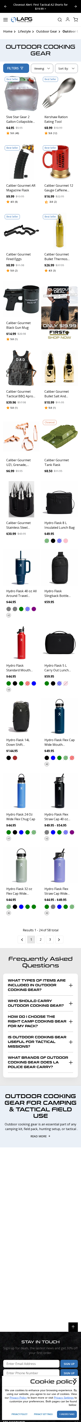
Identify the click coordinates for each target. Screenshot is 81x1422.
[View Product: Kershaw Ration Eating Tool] (59, 93)
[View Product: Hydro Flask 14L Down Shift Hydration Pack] (21, 716)
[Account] (67, 20)
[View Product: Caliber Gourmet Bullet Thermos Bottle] (59, 231)
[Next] (59, 939)
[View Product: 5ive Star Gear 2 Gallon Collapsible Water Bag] (21, 93)
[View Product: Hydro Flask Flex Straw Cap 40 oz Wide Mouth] (59, 791)
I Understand (67, 1414)
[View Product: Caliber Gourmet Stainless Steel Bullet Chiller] (21, 499)
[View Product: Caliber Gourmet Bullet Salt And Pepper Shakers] (59, 368)
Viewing (39, 68)
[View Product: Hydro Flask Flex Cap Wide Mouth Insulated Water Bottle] (59, 716)
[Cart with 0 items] (75, 19)
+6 (47, 764)
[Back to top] (73, 1327)
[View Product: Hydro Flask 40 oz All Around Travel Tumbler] (21, 567)
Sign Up (69, 1364)
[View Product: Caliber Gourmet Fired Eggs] (21, 231)
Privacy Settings (64, 1397)
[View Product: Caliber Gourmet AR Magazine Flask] (21, 162)
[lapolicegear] (21, 20)
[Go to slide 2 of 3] (5, 6)
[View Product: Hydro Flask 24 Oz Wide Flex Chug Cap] (21, 791)
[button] (46, 540)
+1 (9, 838)
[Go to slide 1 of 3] (75, 6)
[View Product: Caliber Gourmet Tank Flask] (59, 436)
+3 (9, 689)
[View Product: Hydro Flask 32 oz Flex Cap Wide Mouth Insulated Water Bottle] (21, 865)
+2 (9, 615)
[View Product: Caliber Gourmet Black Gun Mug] (21, 299)
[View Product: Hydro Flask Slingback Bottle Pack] (59, 567)
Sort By (63, 69)
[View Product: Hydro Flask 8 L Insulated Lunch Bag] (59, 499)
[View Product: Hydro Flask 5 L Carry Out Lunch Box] (59, 642)
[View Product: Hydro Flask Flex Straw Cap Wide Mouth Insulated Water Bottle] (59, 865)
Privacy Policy (18, 1397)
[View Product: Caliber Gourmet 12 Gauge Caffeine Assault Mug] (59, 162)
